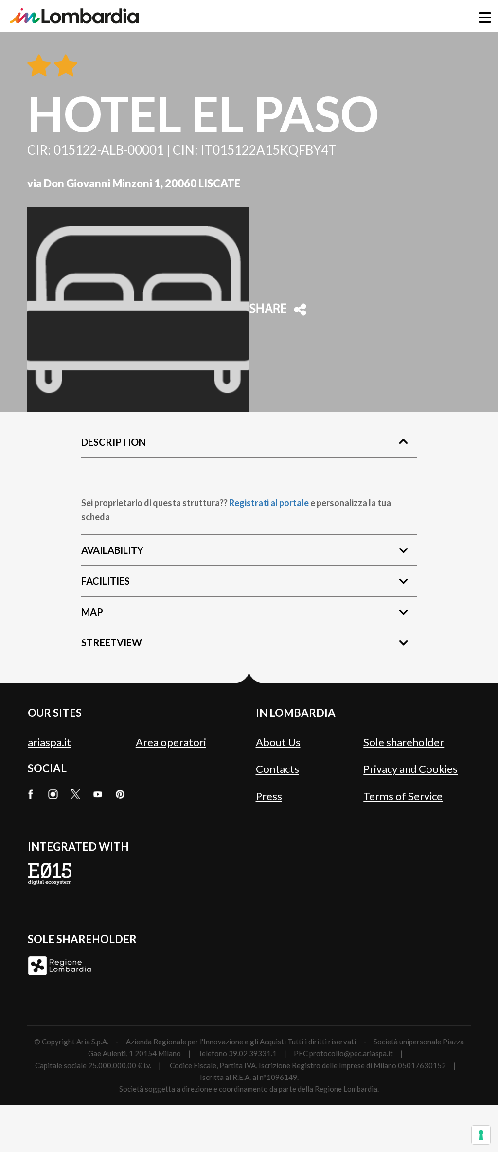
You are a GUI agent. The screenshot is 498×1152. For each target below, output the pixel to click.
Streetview (111, 642)
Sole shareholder (403, 742)
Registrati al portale (269, 502)
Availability (112, 550)
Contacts (277, 768)
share (268, 309)
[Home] (74, 16)
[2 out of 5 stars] (64, 66)
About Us (278, 742)
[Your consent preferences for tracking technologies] (481, 1135)
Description (113, 442)
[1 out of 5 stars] (39, 66)
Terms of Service (403, 796)
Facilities (105, 580)
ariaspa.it (49, 742)
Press (269, 796)
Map (92, 612)
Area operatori (171, 742)
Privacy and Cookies (410, 768)
